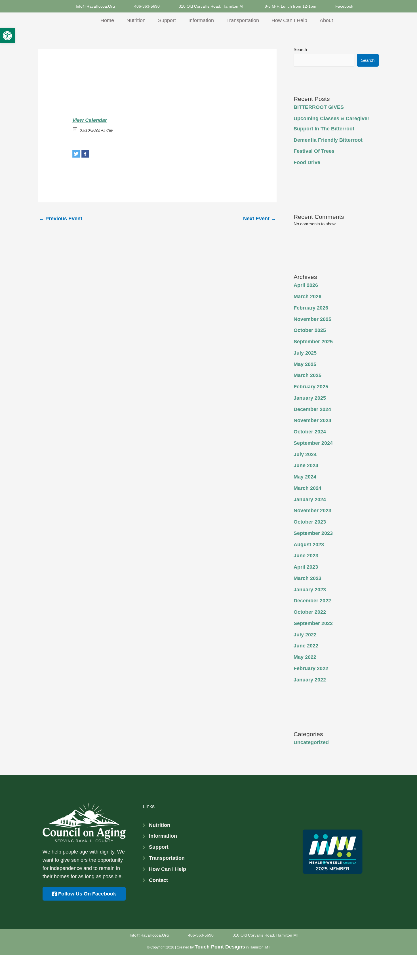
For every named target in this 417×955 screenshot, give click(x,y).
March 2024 (307, 488)
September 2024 (313, 443)
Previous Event (60, 218)
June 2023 (306, 555)
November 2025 (312, 319)
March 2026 (307, 296)
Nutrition (136, 20)
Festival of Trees (314, 151)
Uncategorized (311, 742)
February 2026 (311, 308)
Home (107, 20)
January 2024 (310, 499)
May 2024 (305, 477)
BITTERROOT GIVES (319, 107)
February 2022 (311, 668)
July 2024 (305, 454)
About (326, 20)
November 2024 (312, 420)
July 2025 (305, 353)
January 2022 (310, 680)
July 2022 (305, 635)
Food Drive (307, 162)
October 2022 (310, 612)
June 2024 (306, 465)
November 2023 (312, 510)
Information (201, 20)
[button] (7, 35)
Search (300, 49)
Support (167, 20)
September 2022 (313, 623)
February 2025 (311, 386)
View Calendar (89, 120)
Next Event (259, 218)
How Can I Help (289, 20)
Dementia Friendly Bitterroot (328, 140)
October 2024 (310, 432)
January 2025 (310, 398)
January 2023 (310, 589)
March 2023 (307, 578)
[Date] (75, 129)
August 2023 (309, 544)
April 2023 (306, 567)
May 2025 (305, 364)
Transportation (242, 20)
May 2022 (305, 657)
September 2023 (313, 533)
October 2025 (310, 330)
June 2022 (306, 646)
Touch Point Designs (220, 947)
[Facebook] (85, 154)
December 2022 (312, 601)
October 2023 (310, 522)
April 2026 (306, 285)
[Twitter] (76, 154)
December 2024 (312, 409)
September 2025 (313, 341)
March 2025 (307, 375)
